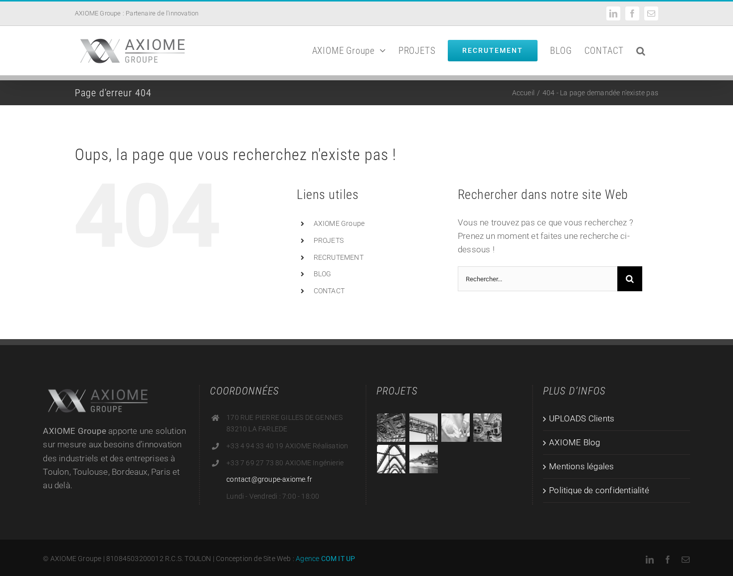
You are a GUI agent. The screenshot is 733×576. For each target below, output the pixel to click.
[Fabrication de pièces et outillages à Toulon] (455, 427)
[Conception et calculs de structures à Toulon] (391, 459)
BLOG (323, 274)
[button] (641, 50)
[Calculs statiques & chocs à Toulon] (391, 427)
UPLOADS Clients (581, 418)
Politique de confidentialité (599, 490)
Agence (325, 559)
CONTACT (329, 291)
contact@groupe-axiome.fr (269, 479)
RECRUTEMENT (339, 257)
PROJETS (329, 240)
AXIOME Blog (574, 442)
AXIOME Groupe (339, 223)
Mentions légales (581, 466)
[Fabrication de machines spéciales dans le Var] (488, 427)
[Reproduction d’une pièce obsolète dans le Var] (423, 459)
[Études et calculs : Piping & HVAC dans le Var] (423, 427)
